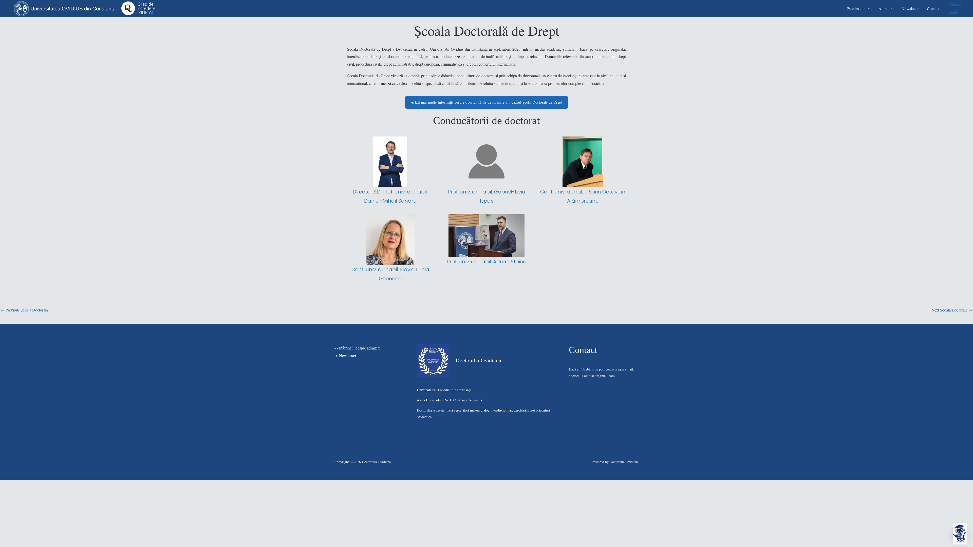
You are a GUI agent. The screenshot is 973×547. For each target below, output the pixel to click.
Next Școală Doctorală (951, 309)
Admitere (885, 8)
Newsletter (910, 8)
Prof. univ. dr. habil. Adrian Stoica (487, 261)
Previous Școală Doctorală (24, 309)
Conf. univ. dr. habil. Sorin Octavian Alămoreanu (582, 196)
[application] (867, 8)
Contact (933, 8)
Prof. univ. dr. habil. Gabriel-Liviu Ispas (486, 196)
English (954, 12)
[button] (960, 534)
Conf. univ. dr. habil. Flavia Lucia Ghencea (390, 274)
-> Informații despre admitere (357, 347)
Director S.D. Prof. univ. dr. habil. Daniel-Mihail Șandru (390, 196)
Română (955, 4)
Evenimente (856, 8)
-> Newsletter (345, 355)
